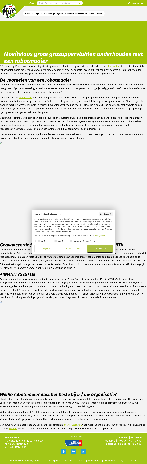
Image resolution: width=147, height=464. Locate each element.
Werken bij (110, 460)
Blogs (36, 13)
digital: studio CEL (128, 460)
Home (27, 13)
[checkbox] (42, 241)
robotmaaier (112, 66)
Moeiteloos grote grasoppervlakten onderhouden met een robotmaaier (73, 13)
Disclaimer (69, 460)
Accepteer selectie (73, 248)
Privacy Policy (53, 460)
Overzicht (107, 214)
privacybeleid (100, 236)
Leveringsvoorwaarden (89, 460)
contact (13, 428)
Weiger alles (47, 248)
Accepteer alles (99, 248)
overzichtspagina (73, 425)
